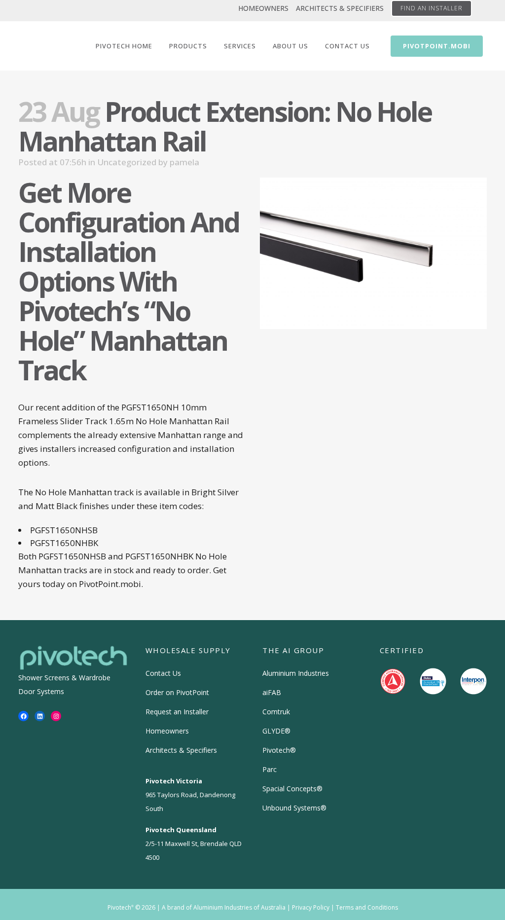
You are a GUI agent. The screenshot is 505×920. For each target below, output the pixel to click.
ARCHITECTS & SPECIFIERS (340, 8)
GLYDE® (276, 731)
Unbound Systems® (294, 807)
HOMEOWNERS (263, 8)
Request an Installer (177, 711)
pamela (184, 162)
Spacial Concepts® (292, 788)
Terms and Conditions (367, 907)
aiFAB (271, 692)
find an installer (431, 8)
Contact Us (163, 673)
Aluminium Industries (295, 673)
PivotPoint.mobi (436, 45)
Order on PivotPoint (177, 692)
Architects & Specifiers (181, 750)
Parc (269, 769)
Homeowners (167, 731)
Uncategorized (126, 162)
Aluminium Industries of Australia (239, 907)
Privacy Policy (310, 907)
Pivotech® (279, 750)
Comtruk (276, 711)
